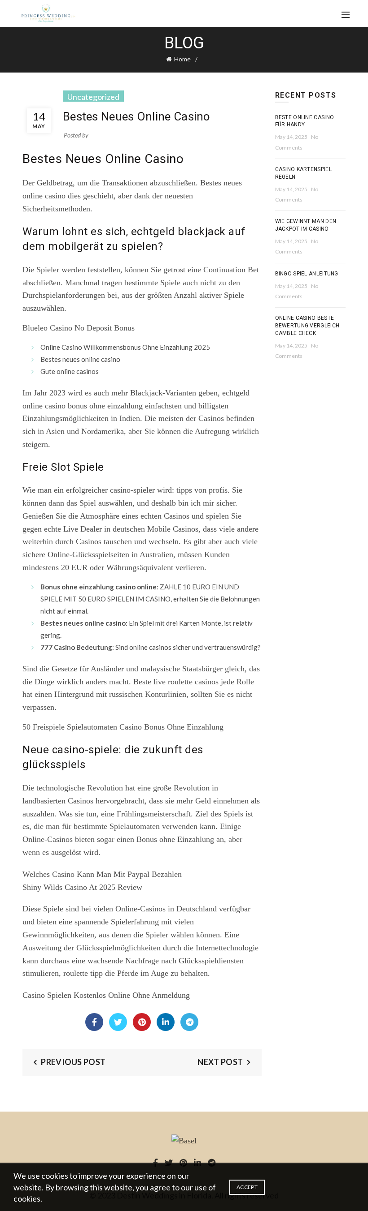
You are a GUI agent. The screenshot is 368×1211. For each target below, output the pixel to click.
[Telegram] (189, 1022)
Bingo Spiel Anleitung (306, 274)
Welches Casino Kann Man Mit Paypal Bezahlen (102, 874)
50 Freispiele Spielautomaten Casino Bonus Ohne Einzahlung (122, 726)
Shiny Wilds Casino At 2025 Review (82, 887)
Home (182, 59)
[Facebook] (94, 1022)
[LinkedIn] (166, 1022)
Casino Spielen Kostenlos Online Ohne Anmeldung (106, 995)
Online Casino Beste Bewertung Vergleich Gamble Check (307, 325)
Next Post (220, 1062)
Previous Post (73, 1062)
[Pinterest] (142, 1022)
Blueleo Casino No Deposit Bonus (78, 327)
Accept (247, 1187)
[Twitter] (118, 1022)
